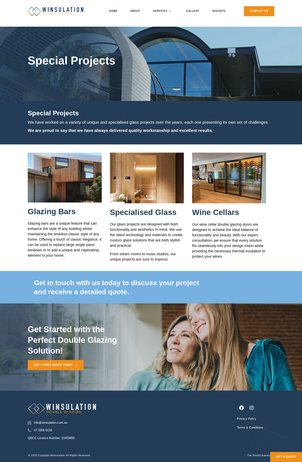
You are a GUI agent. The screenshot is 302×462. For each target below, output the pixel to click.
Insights (219, 11)
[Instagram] (251, 407)
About (135, 11)
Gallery (192, 11)
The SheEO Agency (259, 455)
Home (113, 11)
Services (160, 11)
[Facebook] (241, 407)
